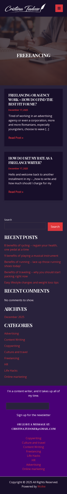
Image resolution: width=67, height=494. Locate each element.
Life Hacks (11, 370)
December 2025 (14, 317)
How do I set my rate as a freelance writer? (30, 160)
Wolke (41, 486)
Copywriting (12, 346)
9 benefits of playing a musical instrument (31, 256)
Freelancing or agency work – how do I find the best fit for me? (30, 99)
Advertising (11, 333)
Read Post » (15, 138)
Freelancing (11, 358)
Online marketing (15, 377)
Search (8, 219)
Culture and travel (15, 352)
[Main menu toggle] (59, 8)
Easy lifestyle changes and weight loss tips (31, 282)
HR (6, 364)
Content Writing (14, 340)
